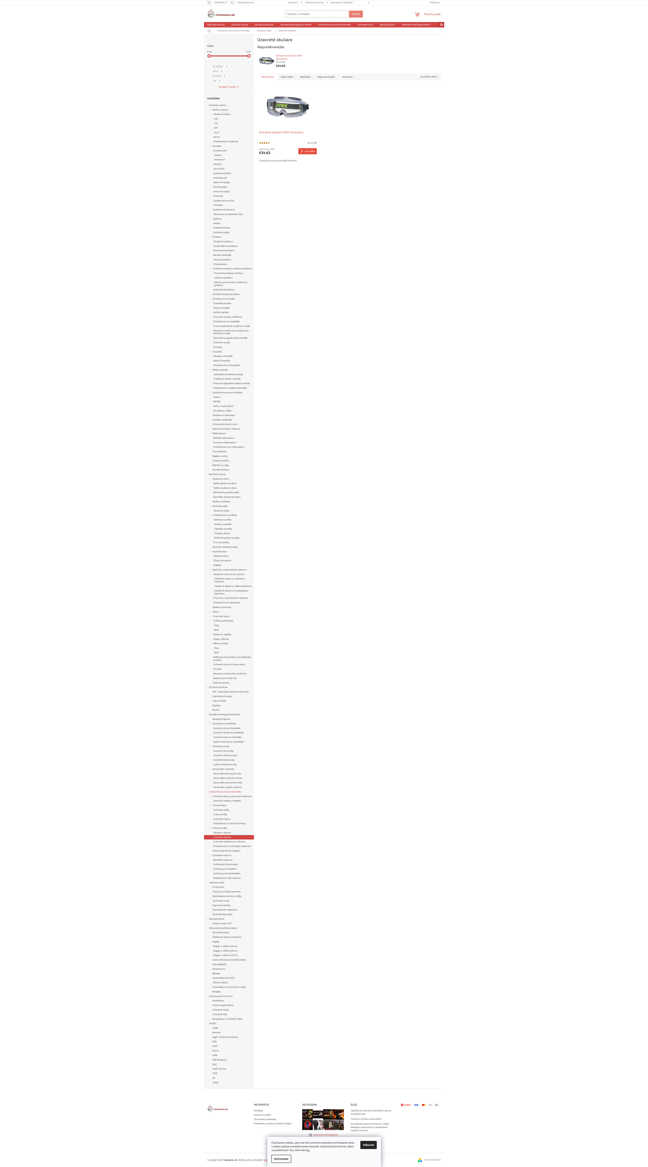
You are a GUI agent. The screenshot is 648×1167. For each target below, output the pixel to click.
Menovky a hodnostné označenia (229, 673)
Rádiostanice (219, 433)
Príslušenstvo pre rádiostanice (228, 447)
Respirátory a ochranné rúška (227, 1019)
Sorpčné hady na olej (223, 760)
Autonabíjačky (219, 964)
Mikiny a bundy (220, 643)
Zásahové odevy (220, 479)
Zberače (217, 164)
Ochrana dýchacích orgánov (226, 851)
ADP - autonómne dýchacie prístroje (230, 692)
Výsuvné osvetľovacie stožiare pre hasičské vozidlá (231, 332)
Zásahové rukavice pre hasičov (229, 574)
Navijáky (216, 991)
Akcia (217, 71)
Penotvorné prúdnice (224, 250)
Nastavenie (281, 1159)
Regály (215, 941)
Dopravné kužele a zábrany (226, 429)
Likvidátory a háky (222, 410)
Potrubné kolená (221, 228)
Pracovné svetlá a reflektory (227, 317)
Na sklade (220, 66)
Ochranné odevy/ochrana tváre (229, 664)
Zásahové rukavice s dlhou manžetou (233, 586)
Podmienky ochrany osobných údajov (273, 1123)
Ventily (216, 223)
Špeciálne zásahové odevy (227, 497)
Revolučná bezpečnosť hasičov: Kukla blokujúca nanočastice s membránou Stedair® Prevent (370, 1127)
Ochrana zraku (219, 828)
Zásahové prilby (221, 510)
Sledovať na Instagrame (326, 1134)
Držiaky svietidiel (222, 524)
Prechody (218, 196)
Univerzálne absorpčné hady (227, 782)
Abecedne (347, 77)
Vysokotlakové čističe (223, 978)
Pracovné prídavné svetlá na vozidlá (231, 326)
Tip (216, 81)
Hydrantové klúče (222, 173)
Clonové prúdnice (222, 259)
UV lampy (217, 347)
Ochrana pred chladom (224, 869)
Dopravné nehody (221, 905)
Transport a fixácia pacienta (226, 891)
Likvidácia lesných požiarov (226, 294)
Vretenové (219, 159)
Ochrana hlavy (219, 805)
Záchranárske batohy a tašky (227, 896)
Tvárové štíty (220, 814)
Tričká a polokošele (223, 620)
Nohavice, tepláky (222, 634)
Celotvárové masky (222, 696)
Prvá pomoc (218, 887)
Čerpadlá (217, 351)
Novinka (219, 76)
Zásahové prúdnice (223, 241)
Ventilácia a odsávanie (223, 415)
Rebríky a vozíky (220, 465)
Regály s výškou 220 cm (225, 955)
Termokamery (219, 451)
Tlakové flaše (219, 701)
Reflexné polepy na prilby (227, 538)
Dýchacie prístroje (218, 687)
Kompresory (218, 969)
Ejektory (217, 219)
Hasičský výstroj (217, 474)
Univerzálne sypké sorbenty (227, 787)
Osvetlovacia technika (223, 299)
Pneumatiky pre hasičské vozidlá (229, 987)
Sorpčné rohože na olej (225, 755)
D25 (216, 119)
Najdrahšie (305, 77)
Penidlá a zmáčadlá (222, 420)
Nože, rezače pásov (223, 406)
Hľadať (356, 14)
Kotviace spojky (221, 232)
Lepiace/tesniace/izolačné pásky (229, 960)
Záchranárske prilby (222, 914)
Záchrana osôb (216, 882)
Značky (212, 1023)
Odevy (215, 612)
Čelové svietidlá (221, 308)
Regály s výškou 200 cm (225, 951)
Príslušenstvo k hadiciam (225, 141)
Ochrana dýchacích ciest (224, 424)
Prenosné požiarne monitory (228, 273)
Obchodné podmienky (341, 2)
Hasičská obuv (219, 551)
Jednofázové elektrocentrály (228, 374)
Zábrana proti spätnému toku (228, 214)
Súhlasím (368, 1145)
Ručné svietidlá (221, 312)
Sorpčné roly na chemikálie (227, 728)
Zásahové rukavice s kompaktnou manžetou (231, 592)
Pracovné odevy (221, 616)
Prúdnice (216, 237)
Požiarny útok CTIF (221, 923)
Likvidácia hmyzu (220, 469)
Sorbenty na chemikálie (224, 723)
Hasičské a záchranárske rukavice (229, 569)
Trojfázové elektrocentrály (227, 379)
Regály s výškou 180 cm (225, 946)
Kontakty (293, 2)
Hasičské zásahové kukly (225, 547)
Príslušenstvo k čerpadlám (226, 365)
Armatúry (217, 146)
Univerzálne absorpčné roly (227, 773)
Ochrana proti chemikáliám (226, 873)
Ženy (216, 625)
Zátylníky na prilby (223, 529)
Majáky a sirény (220, 456)
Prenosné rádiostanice (224, 442)
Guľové (217, 155)
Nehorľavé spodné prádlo (226, 492)
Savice (216, 137)
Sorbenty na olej (220, 746)
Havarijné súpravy (221, 719)
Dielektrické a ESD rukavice (227, 878)
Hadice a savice (220, 110)
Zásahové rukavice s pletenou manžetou (229, 580)
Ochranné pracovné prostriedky (225, 792)
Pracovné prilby (221, 542)
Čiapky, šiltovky (221, 639)
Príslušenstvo (220, 264)
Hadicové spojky (221, 182)
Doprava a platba (314, 2)
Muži (216, 630)
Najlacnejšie (287, 77)
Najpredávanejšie (326, 77)
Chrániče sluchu (222, 533)
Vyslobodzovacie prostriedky (227, 392)
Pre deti (217, 669)
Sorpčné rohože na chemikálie (228, 732)
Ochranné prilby (221, 810)
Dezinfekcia (218, 1000)
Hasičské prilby (220, 506)
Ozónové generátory (223, 1005)
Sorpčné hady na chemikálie (227, 737)
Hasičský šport (216, 919)
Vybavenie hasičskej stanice (223, 928)
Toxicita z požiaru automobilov (366, 1119)
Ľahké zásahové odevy (224, 483)
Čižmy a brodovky (222, 560)
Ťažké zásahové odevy (225, 488)
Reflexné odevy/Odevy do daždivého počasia (232, 659)
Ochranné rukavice (221, 855)
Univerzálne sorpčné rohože (227, 778)
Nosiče (215, 710)
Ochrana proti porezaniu (225, 864)
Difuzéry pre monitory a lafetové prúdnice (230, 284)
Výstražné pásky (220, 932)
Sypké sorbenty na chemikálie (228, 742)
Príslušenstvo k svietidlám (226, 321)
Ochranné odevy (220, 1010)
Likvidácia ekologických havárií (224, 714)
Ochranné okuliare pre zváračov (229, 841)
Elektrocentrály (220, 370)
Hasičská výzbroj (217, 105)
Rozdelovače (220, 150)
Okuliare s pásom (222, 832)
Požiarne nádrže (220, 460)
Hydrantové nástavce (224, 209)
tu (308, 1150)
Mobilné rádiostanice (223, 438)
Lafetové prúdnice (223, 278)
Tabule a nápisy (220, 982)
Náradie (216, 973)
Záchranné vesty (220, 901)
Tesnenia (218, 205)
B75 (216, 128)
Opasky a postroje (221, 607)
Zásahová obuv (221, 556)
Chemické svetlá (221, 342)
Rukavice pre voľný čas (225, 678)
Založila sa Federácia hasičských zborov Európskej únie (371, 1112)
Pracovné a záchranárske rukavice (230, 598)
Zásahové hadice (222, 114)
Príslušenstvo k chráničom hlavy (229, 823)
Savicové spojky (221, 191)
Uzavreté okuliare (222, 837)
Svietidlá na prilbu (222, 303)
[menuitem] (216, 24)
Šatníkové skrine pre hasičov (227, 937)
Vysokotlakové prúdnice (225, 246)
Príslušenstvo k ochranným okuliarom (232, 846)
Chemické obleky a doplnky (227, 801)
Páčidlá (216, 401)
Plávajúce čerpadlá (222, 356)
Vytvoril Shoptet (432, 1160)
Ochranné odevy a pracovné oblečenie (232, 796)
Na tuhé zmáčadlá (222, 255)
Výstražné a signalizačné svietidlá (230, 338)
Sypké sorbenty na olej (225, 764)
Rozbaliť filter (227, 87)
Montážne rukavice (222, 860)
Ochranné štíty (219, 1014)
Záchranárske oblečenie (224, 910)
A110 (216, 132)
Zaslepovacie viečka (223, 200)
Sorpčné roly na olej (223, 751)
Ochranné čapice (221, 819)
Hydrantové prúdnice (224, 289)
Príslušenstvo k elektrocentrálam (230, 388)
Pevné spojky (220, 187)
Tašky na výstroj (220, 683)
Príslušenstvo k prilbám (225, 515)
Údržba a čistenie (221, 501)
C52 (216, 123)
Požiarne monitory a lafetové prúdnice (232, 268)
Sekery (217, 397)
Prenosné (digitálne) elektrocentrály (231, 383)
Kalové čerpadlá (221, 360)
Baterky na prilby (222, 519)
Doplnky (217, 565)
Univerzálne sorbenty (223, 769)
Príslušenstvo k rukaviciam (226, 602)
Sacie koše (218, 169)
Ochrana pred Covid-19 (220, 996)
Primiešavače (220, 178)
